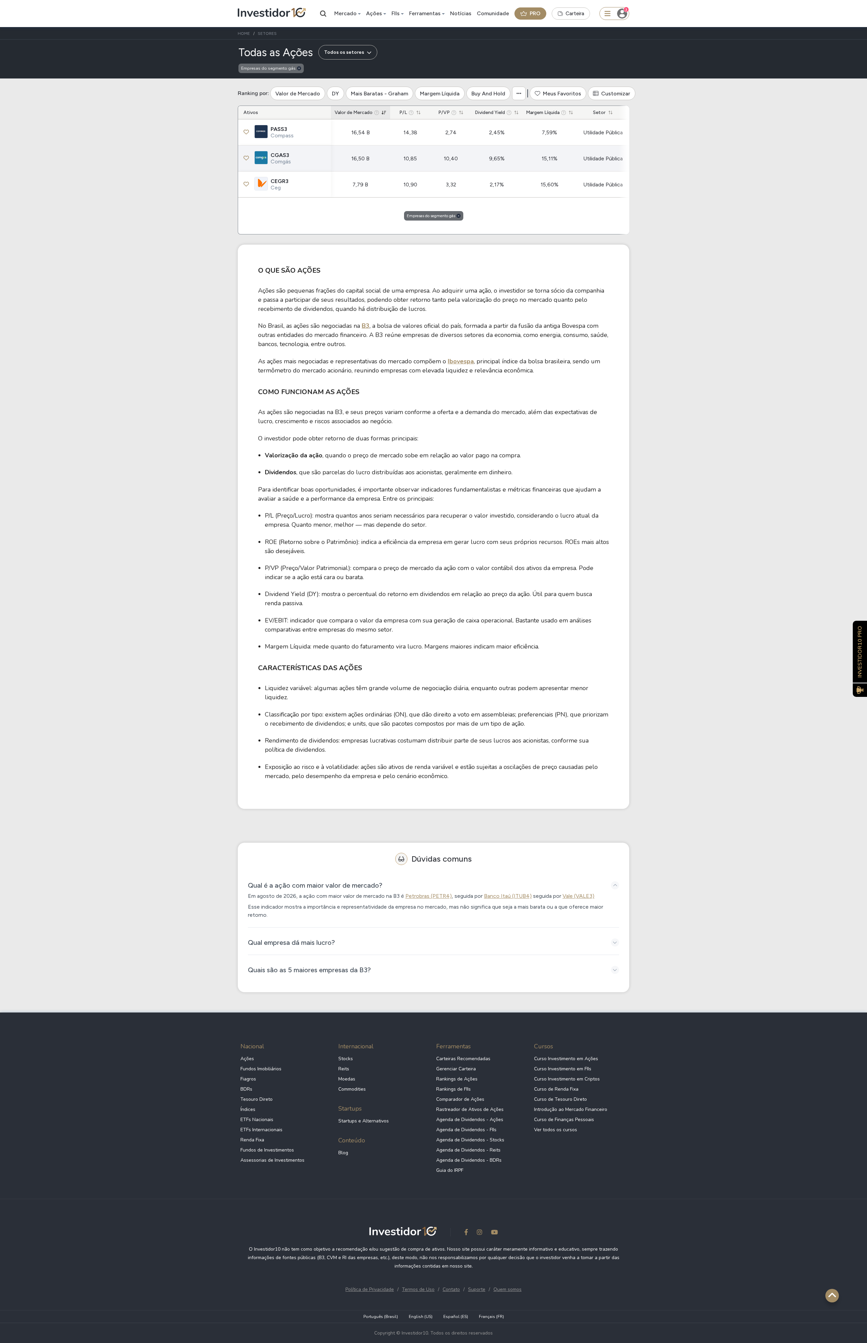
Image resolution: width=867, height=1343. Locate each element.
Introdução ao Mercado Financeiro (570, 1109)
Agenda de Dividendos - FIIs (466, 1129)
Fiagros (248, 1079)
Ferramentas (425, 13)
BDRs (246, 1089)
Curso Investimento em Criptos (567, 1079)
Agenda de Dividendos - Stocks (470, 1140)
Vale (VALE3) (578, 896)
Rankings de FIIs (453, 1089)
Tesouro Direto (256, 1099)
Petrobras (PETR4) (428, 896)
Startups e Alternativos (363, 1121)
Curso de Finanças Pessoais (564, 1119)
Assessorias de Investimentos (272, 1160)
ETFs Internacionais (261, 1129)
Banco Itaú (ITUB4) (508, 896)
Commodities (352, 1089)
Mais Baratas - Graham (379, 93)
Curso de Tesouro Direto (560, 1099)
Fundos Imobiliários (260, 1069)
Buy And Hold (488, 93)
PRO (535, 13)
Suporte (476, 1289)
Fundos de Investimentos (267, 1150)
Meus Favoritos (562, 93)
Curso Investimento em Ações (566, 1058)
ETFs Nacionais (256, 1119)
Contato (451, 1289)
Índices (247, 1109)
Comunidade (493, 13)
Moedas (346, 1079)
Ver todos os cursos (555, 1129)
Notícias (460, 13)
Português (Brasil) (380, 1316)
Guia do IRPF (449, 1170)
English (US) (420, 1316)
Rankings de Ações (457, 1079)
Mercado (345, 13)
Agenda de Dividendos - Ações (469, 1119)
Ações (374, 13)
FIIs (396, 13)
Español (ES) (455, 1316)
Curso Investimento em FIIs (562, 1069)
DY (335, 93)
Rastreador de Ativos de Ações (470, 1109)
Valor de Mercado (297, 93)
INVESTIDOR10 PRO (860, 652)
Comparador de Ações (460, 1099)
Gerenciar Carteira (456, 1069)
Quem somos (507, 1289)
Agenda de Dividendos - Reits (468, 1150)
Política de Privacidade (369, 1289)
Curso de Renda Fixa (556, 1089)
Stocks (345, 1058)
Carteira (575, 13)
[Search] (323, 13)
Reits (343, 1069)
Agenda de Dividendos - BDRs (469, 1160)
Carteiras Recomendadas (463, 1058)
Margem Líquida (440, 93)
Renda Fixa (252, 1140)
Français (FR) (491, 1316)
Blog (343, 1152)
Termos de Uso (418, 1289)
